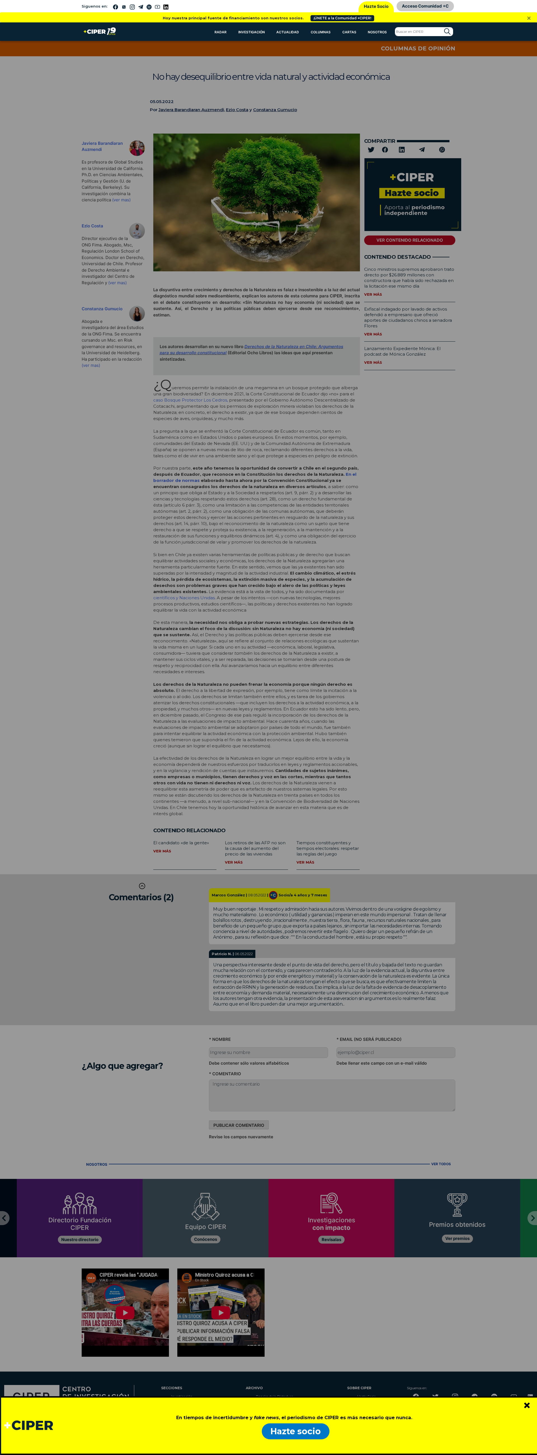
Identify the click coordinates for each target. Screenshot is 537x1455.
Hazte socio (295, 1431)
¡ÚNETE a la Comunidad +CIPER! (342, 18)
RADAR (221, 32)
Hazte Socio (376, 6)
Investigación (251, 32)
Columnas (321, 32)
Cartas (349, 32)
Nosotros (377, 32)
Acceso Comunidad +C (425, 6)
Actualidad (287, 32)
